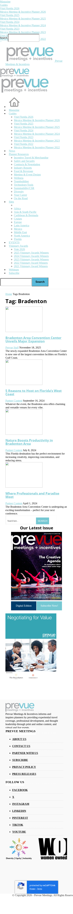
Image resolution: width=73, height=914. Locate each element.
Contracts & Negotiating (27, 164)
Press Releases (24, 773)
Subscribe (14, 273)
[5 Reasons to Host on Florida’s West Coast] (23, 384)
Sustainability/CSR (24, 188)
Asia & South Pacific (25, 211)
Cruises (18, 218)
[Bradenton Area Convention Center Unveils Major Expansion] (23, 331)
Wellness (18, 178)
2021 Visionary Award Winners (31, 266)
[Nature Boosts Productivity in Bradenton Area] (23, 433)
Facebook (20, 790)
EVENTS (14, 242)
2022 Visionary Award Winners (31, 262)
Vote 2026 (19, 249)
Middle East (20, 232)
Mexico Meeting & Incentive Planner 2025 (23, 18)
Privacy (32, 889)
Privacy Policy (24, 766)
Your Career (20, 194)
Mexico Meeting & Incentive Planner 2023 (23, 32)
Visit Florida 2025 (9, 15)
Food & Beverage (23, 171)
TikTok (17, 824)
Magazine (5, 1)
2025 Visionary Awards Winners (31, 252)
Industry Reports (23, 167)
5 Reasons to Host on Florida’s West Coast (33, 392)
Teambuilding (21, 181)
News (12, 150)
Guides (4, 5)
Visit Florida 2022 (23, 144)
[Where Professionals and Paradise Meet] (23, 486)
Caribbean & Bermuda (26, 215)
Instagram (20, 803)
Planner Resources (19, 154)
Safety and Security (24, 161)
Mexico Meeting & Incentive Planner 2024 (23, 25)
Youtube (19, 831)
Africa (17, 208)
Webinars (14, 269)
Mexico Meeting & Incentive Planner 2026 (23, 11)
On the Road (21, 198)
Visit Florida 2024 (9, 22)
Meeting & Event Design (27, 174)
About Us (19, 739)
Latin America (21, 225)
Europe (18, 222)
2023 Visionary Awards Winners (31, 259)
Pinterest (20, 817)
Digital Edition (24, 605)
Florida (18, 239)
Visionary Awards (18, 245)
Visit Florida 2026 (9, 8)
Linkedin (19, 810)
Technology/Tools (23, 184)
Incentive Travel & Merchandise (31, 157)
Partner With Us (25, 753)
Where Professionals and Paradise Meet (32, 495)
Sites (11, 201)
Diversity (19, 191)
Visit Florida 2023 (9, 28)
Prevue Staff (12, 347)
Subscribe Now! (49, 605)
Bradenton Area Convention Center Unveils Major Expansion (33, 339)
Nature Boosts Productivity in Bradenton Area (29, 442)
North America (22, 235)
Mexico (18, 228)
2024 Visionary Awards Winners (31, 256)
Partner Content (13, 400)
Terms (39, 889)
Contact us (21, 746)
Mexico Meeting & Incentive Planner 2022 (37, 147)
